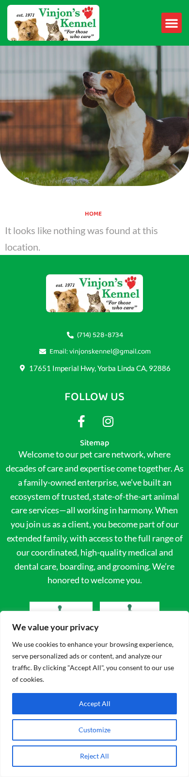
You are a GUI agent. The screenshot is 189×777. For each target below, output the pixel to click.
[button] (171, 23)
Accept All (94, 703)
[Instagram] (108, 421)
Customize (94, 730)
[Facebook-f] (81, 421)
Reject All (94, 756)
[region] (94, 694)
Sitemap (94, 443)
